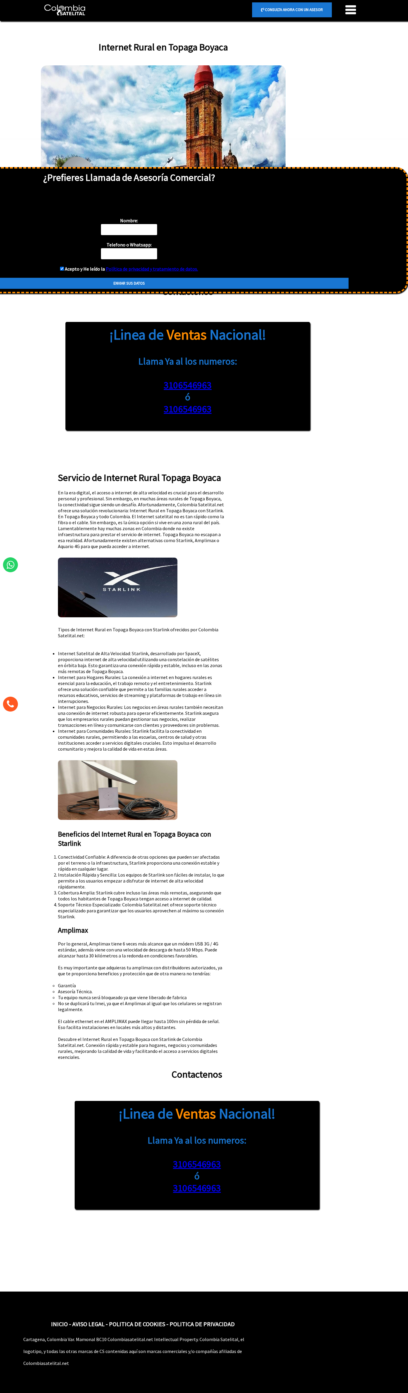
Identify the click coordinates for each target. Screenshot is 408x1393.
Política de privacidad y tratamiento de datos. (152, 269)
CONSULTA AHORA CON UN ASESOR (293, 9)
